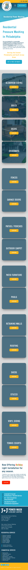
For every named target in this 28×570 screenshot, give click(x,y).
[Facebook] (1, 565)
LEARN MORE (14, 87)
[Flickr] (8, 565)
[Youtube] (6, 565)
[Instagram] (4, 565)
